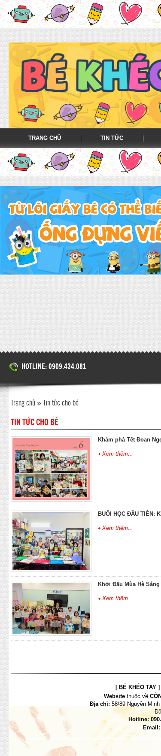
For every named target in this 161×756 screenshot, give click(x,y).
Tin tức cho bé (61, 403)
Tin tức (111, 138)
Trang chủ (44, 138)
